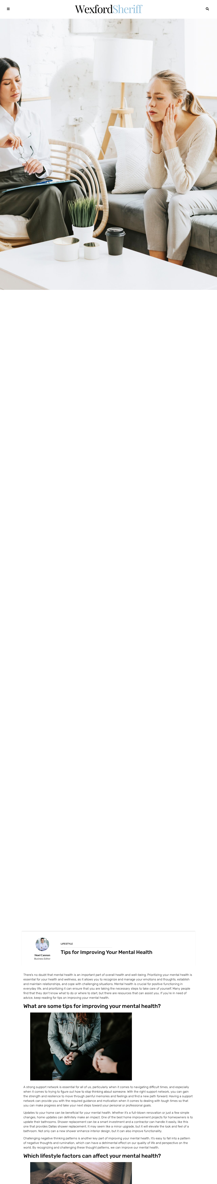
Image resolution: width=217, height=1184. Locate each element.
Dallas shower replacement (67, 1126)
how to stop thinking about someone (100, 1091)
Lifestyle (67, 943)
